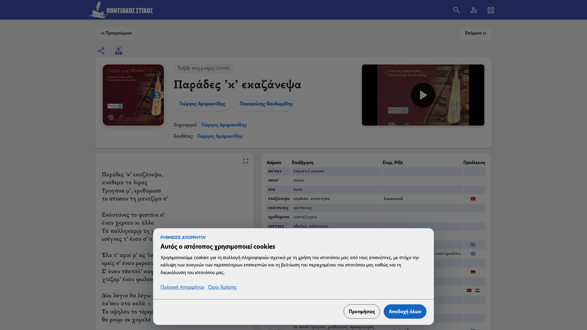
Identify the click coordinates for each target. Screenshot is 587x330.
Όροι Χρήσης (222, 287)
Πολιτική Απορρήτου (182, 287)
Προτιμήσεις (362, 311)
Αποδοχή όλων (405, 311)
